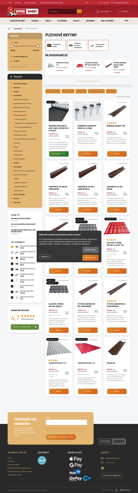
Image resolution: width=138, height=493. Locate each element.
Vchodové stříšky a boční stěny (25, 139)
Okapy (16, 147)
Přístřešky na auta (20, 135)
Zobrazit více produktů (88, 81)
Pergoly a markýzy (20, 131)
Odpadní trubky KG (20, 187)
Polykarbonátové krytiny (22, 103)
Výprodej (16, 202)
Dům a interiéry (19, 194)
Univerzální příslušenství (23, 127)
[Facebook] (102, 467)
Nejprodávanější (96, 91)
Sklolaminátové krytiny (22, 107)
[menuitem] (18, 21)
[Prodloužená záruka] (117, 229)
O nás (10, 3)
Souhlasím (90, 258)
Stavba (16, 198)
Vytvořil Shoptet (108, 490)
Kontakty (18, 3)
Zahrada (16, 88)
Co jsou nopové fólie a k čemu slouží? (23, 224)
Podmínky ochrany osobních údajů (20, 471)
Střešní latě (18, 155)
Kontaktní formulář (112, 476)
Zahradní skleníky (20, 84)
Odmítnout (90, 250)
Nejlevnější (68, 91)
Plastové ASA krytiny (21, 99)
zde (81, 431)
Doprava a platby (30, 3)
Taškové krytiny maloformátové (26, 123)
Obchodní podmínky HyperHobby (51, 3)
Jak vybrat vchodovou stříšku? (21, 218)
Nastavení (45, 256)
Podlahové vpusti (20, 183)
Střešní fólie (18, 151)
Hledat (79, 11)
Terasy (16, 92)
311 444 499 (109, 462)
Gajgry (16, 179)
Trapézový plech (20, 119)
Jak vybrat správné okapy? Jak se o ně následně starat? (23, 230)
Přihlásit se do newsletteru (61, 437)
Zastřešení (17, 95)
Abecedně (111, 91)
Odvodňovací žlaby (20, 175)
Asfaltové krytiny (20, 111)
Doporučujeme (53, 91)
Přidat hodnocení (22, 327)
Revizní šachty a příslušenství (24, 171)
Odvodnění (17, 167)
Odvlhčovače (18, 190)
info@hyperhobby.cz (112, 458)
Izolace (16, 163)
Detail (88, 154)
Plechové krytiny (20, 115)
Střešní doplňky (19, 159)
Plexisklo (17, 143)
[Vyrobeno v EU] (59, 112)
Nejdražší (81, 91)
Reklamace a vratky (14, 475)
